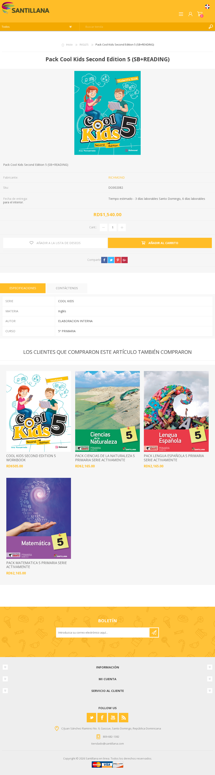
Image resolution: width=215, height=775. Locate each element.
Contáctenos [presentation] (67, 288)
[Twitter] (91, 717)
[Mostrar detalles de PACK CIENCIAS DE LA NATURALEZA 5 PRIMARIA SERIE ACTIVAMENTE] (107, 411)
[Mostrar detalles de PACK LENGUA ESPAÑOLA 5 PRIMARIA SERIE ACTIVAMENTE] (176, 411)
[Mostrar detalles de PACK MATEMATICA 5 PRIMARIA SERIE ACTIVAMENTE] (38, 518)
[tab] (23, 288)
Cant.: (93, 227)
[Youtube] (113, 717)
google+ (124, 260)
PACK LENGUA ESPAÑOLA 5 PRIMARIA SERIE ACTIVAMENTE (174, 458)
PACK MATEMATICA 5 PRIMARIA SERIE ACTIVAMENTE (36, 565)
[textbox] (143, 26)
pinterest (118, 260)
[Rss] (123, 717)
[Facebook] (102, 717)
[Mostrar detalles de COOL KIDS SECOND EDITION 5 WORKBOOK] (38, 411)
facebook (104, 260)
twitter (111, 260)
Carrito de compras (200, 14)
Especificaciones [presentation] (22, 288)
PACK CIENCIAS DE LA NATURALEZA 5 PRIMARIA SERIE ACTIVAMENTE (105, 458)
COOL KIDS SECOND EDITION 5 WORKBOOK (31, 458)
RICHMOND (116, 177)
